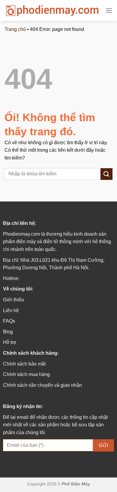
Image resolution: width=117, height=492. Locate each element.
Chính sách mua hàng (26, 374)
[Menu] (108, 10)
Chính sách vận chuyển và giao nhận (42, 385)
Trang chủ (15, 29)
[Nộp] (106, 174)
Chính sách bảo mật (24, 363)
